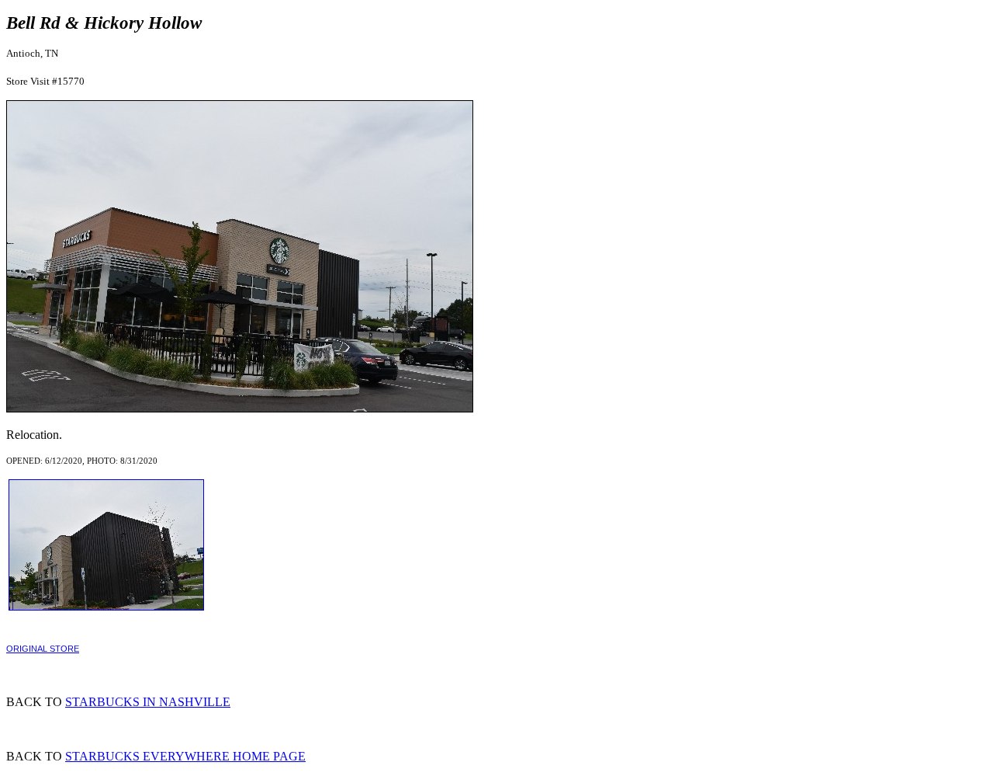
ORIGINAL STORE (42, 648)
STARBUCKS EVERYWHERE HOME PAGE (185, 756)
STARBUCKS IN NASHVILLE (147, 701)
